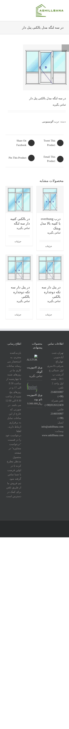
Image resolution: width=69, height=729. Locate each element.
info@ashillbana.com (52, 426)
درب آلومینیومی (50, 121)
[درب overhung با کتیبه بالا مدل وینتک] (50, 199)
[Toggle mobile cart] (12, 6)
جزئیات (48, 246)
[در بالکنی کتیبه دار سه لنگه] (19, 199)
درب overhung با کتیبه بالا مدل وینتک (50, 223)
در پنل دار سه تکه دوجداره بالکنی (51, 292)
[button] (65, 48)
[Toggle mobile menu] (7, 6)
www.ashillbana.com (52, 435)
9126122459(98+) (54, 405)
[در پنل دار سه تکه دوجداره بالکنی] (50, 268)
